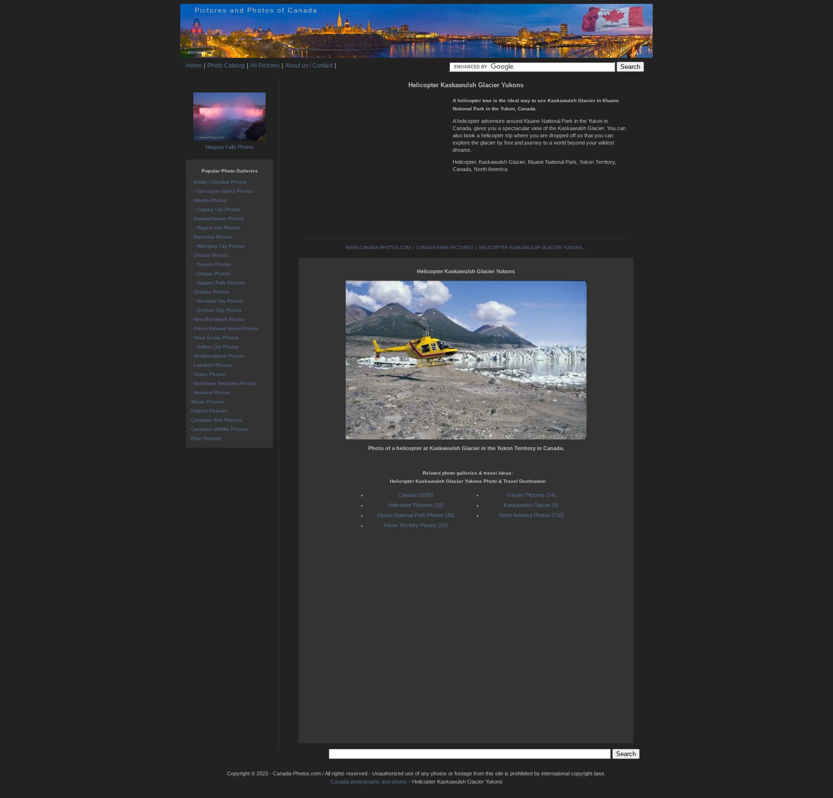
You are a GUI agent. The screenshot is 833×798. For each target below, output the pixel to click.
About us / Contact (309, 65)
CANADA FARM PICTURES (444, 247)
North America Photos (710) (531, 515)
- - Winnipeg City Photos (217, 246)
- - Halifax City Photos (215, 346)
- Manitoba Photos (211, 236)
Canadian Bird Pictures (216, 420)
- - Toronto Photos (211, 264)
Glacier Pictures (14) (531, 495)
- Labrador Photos (211, 365)
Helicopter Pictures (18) (415, 505)
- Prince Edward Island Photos (224, 328)
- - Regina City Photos (215, 227)
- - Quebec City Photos (216, 310)
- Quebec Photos (210, 291)
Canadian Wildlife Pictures (220, 429)
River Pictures (206, 438)
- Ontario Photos (209, 255)
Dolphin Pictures (209, 410)
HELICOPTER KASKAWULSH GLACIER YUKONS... (532, 247)
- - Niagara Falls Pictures (218, 282)
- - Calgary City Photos (216, 209)
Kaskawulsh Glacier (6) (531, 505)
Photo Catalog (226, 65)
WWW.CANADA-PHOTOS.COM (378, 247)
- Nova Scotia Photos (214, 337)
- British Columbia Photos (219, 182)
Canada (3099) (415, 495)
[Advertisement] (375, 159)
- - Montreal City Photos (217, 301)
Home (194, 65)
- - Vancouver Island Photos (222, 191)
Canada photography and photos (369, 782)
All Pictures (265, 65)
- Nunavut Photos (210, 392)
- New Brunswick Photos (217, 319)
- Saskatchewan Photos (217, 218)
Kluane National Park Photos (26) (416, 515)
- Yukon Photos (208, 374)
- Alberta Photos (209, 200)
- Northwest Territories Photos (223, 383)
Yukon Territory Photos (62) (415, 525)
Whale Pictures (207, 401)
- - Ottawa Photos (210, 273)
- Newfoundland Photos (217, 356)
